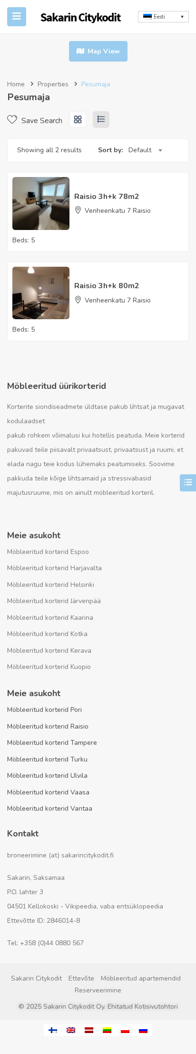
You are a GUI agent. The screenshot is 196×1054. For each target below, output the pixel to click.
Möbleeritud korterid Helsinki (50, 584)
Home (16, 84)
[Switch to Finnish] (53, 1030)
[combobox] (145, 150)
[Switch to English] (71, 1030)
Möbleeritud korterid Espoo (48, 551)
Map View (103, 51)
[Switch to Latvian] (89, 1030)
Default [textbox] (139, 150)
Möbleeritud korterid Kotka (47, 633)
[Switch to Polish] (125, 1030)
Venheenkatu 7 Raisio (118, 210)
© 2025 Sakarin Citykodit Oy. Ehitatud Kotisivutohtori (98, 1006)
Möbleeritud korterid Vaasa (48, 792)
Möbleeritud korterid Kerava (49, 650)
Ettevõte (81, 978)
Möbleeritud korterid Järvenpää (54, 600)
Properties (53, 84)
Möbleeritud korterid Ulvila (47, 775)
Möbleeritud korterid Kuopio (49, 666)
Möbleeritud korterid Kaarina (50, 617)
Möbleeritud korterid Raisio (47, 726)
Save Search (41, 120)
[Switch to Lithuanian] (107, 1030)
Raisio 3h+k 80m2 (106, 286)
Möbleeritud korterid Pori (44, 709)
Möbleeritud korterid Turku (47, 759)
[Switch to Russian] (143, 1030)
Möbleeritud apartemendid (141, 978)
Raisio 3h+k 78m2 (106, 196)
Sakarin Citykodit (36, 978)
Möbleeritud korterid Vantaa (49, 808)
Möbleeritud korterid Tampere (52, 742)
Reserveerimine (98, 990)
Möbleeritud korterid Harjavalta (54, 568)
